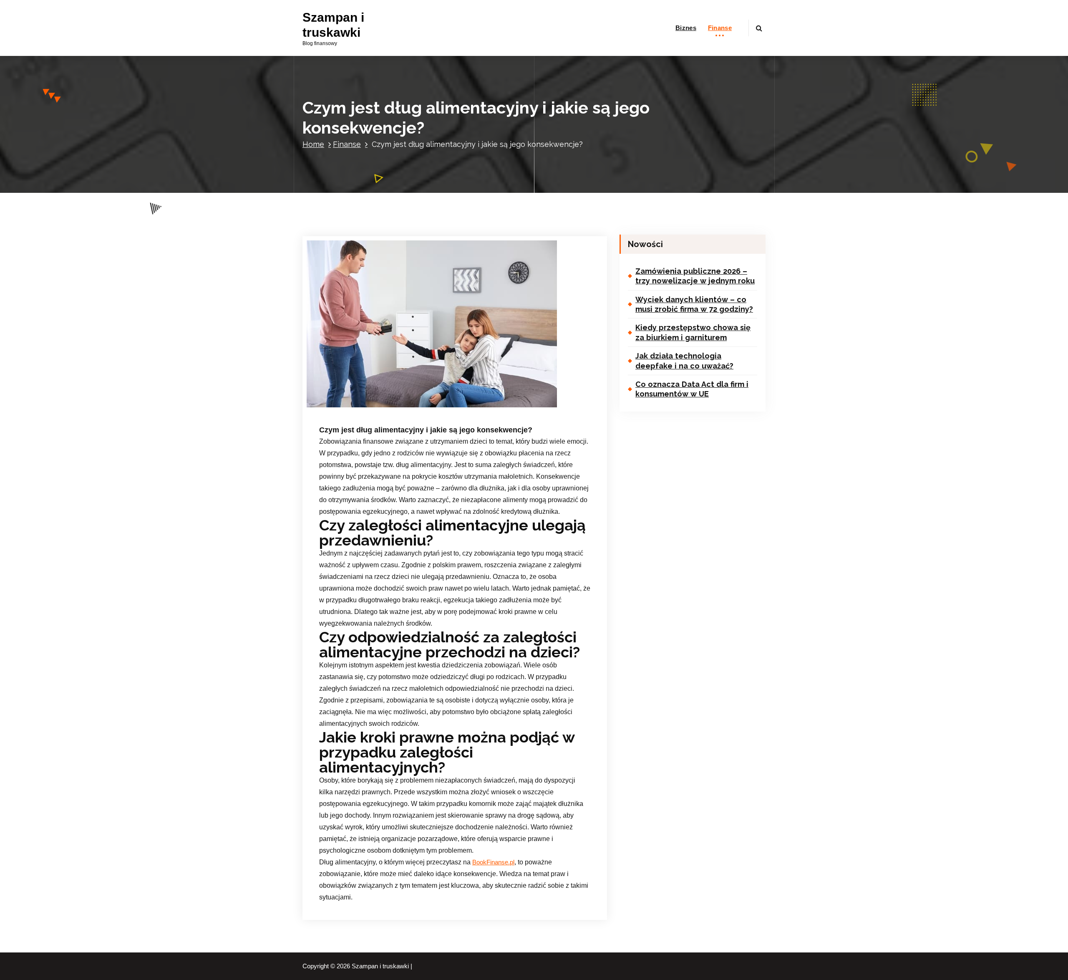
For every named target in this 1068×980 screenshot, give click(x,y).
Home (313, 144)
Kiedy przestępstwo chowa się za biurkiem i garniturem (693, 332)
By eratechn (413, 407)
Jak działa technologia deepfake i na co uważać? (684, 360)
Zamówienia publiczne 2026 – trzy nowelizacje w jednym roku (695, 276)
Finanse (720, 27)
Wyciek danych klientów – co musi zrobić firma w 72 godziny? (694, 304)
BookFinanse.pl (493, 862)
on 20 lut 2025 (362, 407)
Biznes (685, 27)
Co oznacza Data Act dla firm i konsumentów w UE (691, 389)
